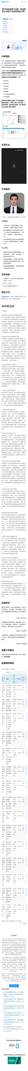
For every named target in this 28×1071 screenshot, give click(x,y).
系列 (2, 679)
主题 (7, 679)
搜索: (7, 672)
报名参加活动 (5, 296)
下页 (24, 923)
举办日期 (14, 679)
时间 (19, 679)
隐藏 (10, 19)
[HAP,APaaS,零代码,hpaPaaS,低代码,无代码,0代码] (5, 2)
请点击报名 (7, 656)
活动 (23, 5)
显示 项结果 (8, 669)
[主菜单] (25, 2)
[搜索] (22, 2)
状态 (23, 679)
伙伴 (20, 5)
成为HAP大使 (14, 985)
